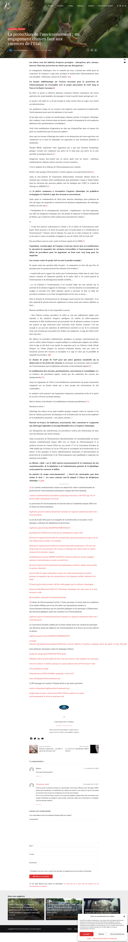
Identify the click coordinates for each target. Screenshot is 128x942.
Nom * (31, 846)
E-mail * (31, 854)
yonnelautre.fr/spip (40, 668)
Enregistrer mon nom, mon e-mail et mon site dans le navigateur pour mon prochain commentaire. (61, 871)
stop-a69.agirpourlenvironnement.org (44, 678)
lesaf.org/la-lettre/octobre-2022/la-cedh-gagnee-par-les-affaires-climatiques (63, 584)
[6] (46, 205)
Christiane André (42, 784)
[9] (90, 366)
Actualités (60, 6)
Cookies (89, 938)
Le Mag (70, 6)
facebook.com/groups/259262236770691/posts (47, 654)
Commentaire (34, 819)
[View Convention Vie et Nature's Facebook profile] (64, 717)
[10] (42, 377)
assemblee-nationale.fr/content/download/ (48, 597)
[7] (84, 241)
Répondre (38, 776)
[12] (30, 693)
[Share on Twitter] (91, 50)
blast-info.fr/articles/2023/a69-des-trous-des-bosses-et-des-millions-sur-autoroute (66, 659)
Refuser (101, 934)
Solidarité (91, 6)
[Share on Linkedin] (95, 50)
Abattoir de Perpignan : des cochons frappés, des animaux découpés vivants (102, 911)
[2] (30, 533)
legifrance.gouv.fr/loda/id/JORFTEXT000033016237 (49, 528)
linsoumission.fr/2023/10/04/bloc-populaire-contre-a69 (51, 673)
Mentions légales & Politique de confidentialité (105, 938)
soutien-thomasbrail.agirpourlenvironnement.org (49, 688)
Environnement (12, 29)
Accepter (86, 934)
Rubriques (80, 6)
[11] (87, 401)
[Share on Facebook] (88, 50)
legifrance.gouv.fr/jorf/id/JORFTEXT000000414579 (49, 636)
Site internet (33, 863)
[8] (30, 597)
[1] (30, 487)
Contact (69, 929)
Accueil (50, 6)
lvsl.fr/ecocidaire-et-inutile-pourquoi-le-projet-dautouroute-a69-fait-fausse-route (62, 664)
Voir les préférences (117, 934)
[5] (48, 186)
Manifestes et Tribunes (105, 6)
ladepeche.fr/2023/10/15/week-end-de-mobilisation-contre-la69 (57, 533)
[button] (124, 916)
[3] (54, 154)
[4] (93, 172)
